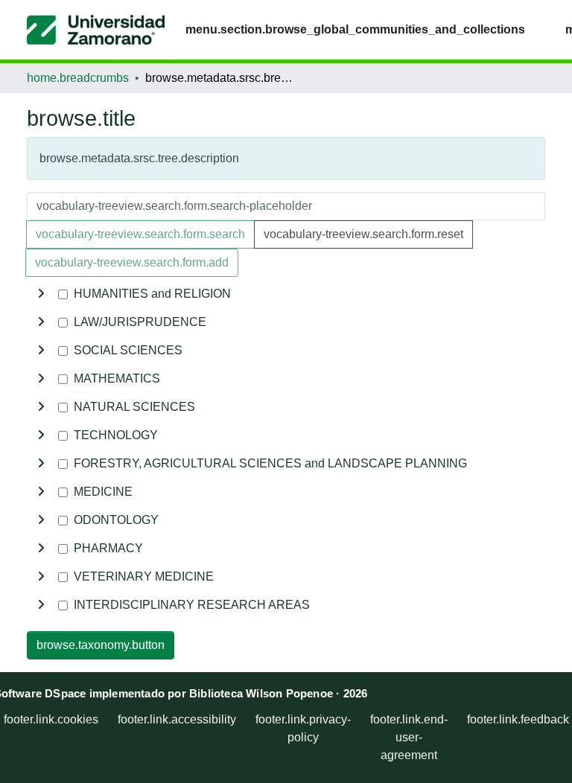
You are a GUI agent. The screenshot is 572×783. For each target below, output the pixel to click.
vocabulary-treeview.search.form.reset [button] (363, 234)
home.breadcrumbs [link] (78, 77)
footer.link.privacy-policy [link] (303, 728)
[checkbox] (63, 294)
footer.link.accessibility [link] (177, 719)
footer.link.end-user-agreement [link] (409, 737)
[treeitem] (286, 322)
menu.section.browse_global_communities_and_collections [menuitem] (355, 29)
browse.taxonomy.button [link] (100, 645)
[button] (96, 30)
